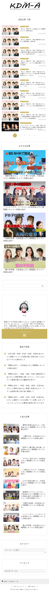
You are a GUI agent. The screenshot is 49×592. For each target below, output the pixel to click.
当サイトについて (19, 586)
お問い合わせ (31, 586)
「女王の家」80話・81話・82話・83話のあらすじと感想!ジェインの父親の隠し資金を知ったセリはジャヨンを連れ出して (26, 356)
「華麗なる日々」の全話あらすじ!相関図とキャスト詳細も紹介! (26, 366)
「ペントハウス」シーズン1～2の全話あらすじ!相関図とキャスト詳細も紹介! (23, 208)
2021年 (12, 581)
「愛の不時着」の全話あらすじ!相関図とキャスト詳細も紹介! (23, 271)
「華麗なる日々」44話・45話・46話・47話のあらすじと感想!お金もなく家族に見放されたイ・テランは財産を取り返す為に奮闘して (26, 388)
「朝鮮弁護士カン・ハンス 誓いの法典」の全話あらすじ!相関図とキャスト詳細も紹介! (23, 177)
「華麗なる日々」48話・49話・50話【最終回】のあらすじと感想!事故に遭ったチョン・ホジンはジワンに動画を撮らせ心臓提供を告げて (26, 377)
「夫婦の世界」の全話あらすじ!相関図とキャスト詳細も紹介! (23, 239)
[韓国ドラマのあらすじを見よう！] (24, 9)
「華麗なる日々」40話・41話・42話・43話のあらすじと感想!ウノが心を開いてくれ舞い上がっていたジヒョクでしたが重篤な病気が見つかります (26, 400)
